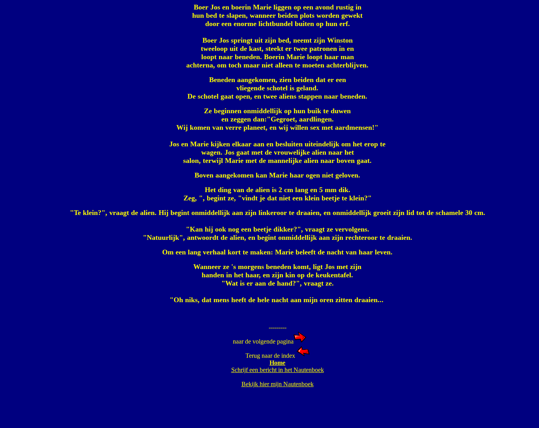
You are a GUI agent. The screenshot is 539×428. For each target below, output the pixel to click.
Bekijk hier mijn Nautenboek (277, 384)
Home (277, 362)
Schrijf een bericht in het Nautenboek (277, 369)
